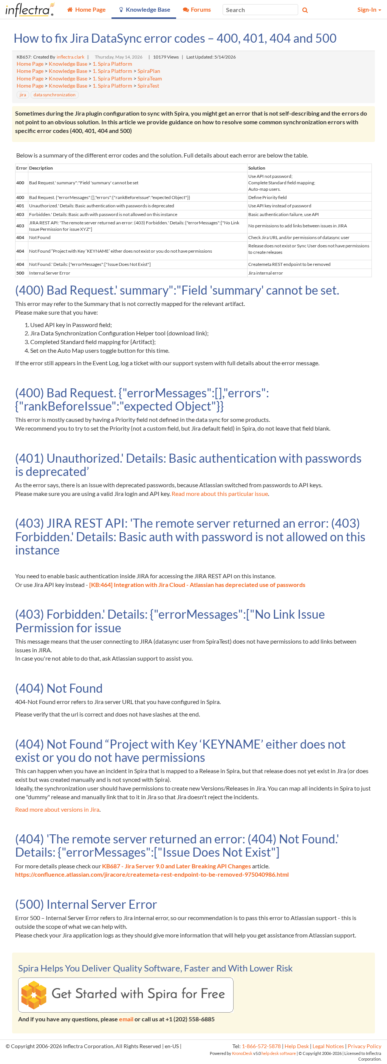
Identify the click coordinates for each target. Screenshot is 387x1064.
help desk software (279, 1053)
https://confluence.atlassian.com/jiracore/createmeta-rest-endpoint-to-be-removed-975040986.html (152, 874)
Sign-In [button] (368, 9)
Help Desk (297, 1046)
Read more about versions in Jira (57, 809)
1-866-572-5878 (261, 1046)
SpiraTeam (150, 79)
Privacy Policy (364, 1046)
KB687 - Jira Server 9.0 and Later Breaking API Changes (176, 865)
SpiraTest (148, 86)
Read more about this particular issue (220, 493)
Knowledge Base (68, 64)
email (126, 1018)
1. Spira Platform (112, 64)
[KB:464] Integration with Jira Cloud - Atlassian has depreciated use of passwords (197, 584)
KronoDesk (242, 1053)
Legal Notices (328, 1046)
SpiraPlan (149, 71)
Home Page (30, 64)
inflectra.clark (70, 56)
